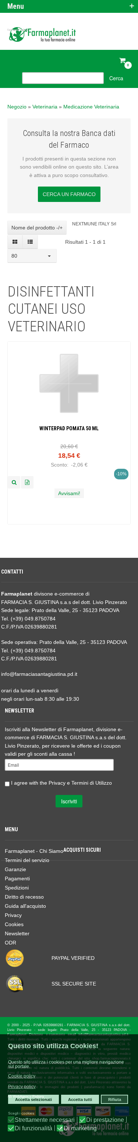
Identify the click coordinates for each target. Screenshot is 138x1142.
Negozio (16, 107)
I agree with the (61, 782)
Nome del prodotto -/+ (37, 228)
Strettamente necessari (45, 1120)
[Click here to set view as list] (30, 241)
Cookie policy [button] (21, 1076)
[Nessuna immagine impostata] (14, 482)
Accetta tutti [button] (80, 1099)
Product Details (27, 482)
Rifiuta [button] (114, 1099)
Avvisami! (69, 493)
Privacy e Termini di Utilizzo (80, 782)
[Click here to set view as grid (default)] (15, 241)
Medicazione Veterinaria (91, 107)
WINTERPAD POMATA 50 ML (69, 428)
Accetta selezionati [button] (33, 1099)
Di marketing (80, 1128)
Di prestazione (105, 1120)
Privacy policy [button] (22, 1086)
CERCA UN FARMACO (69, 194)
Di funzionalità (33, 1128)
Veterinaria (44, 107)
